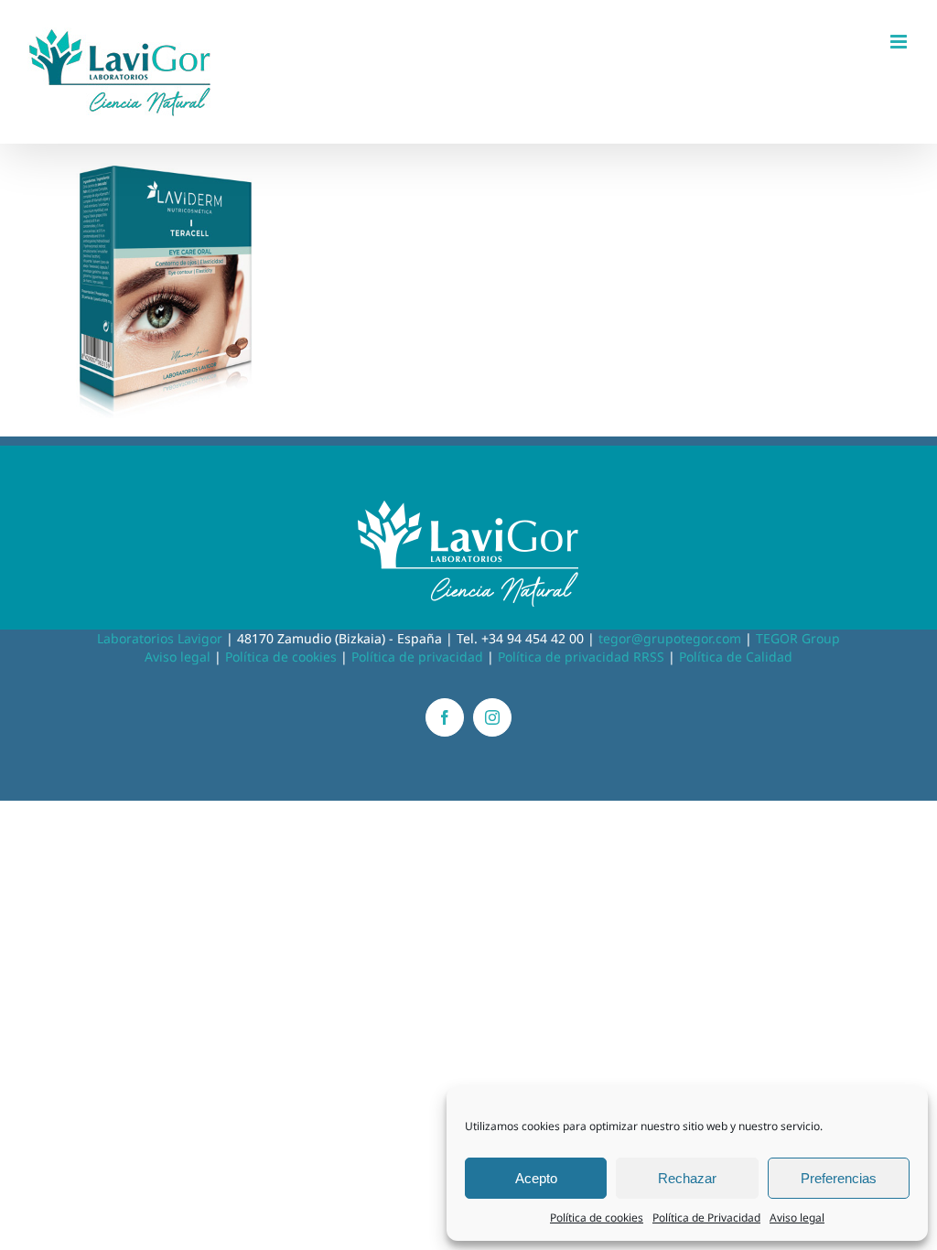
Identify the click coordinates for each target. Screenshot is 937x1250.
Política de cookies (596, 1217)
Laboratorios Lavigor (159, 638)
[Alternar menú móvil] (900, 41)
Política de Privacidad (706, 1217)
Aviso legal (797, 1217)
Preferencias (839, 1178)
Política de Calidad (735, 656)
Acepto (536, 1178)
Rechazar (687, 1178)
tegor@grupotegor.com (669, 638)
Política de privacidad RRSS (581, 656)
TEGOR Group (798, 638)
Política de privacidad (417, 656)
